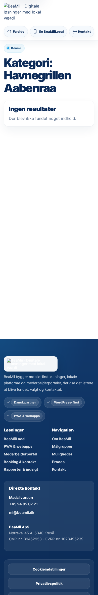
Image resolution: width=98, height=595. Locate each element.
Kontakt (59, 469)
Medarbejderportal (20, 454)
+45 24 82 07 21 (23, 504)
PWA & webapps (18, 446)
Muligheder (62, 454)
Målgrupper (62, 446)
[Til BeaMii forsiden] (23, 12)
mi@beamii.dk (21, 512)
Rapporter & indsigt (21, 469)
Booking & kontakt (20, 462)
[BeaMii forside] (49, 364)
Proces (58, 462)
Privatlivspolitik (49, 584)
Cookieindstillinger (49, 569)
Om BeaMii (61, 439)
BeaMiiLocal (14, 439)
